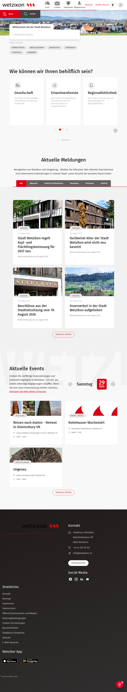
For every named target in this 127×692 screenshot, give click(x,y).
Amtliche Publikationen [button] (54, 183)
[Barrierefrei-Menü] (112, 5)
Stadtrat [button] (104, 183)
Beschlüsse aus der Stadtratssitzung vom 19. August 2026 (36, 310)
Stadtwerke (68, 7)
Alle (21, 183)
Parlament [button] (90, 183)
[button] (11, 14)
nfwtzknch (83, 553)
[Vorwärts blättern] (113, 384)
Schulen (57, 7)
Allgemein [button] (34, 183)
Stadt (47, 7)
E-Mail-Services (10, 642)
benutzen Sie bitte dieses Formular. (27, 391)
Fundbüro (31, 52)
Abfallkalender (37, 48)
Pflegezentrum (79, 7)
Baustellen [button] (74, 183)
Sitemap (6, 598)
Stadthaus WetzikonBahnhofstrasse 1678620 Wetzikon (83, 537)
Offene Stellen (102, 5)
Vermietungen (18, 48)
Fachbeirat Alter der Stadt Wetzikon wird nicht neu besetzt (89, 242)
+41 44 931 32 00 (81, 547)
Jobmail (6, 637)
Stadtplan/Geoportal (13, 632)
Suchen (33, 14)
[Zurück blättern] (70, 384)
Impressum (8, 603)
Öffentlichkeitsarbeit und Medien (19, 613)
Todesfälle (17, 52)
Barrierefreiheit (10, 627)
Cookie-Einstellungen (13, 623)
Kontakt (6, 593)
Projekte (89, 5)
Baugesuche (54, 48)
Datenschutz (8, 608)
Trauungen (70, 48)
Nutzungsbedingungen (14, 618)
